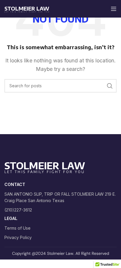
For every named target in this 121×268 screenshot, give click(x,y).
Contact (14, 184)
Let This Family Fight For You (27, 12)
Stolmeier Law (26, 8)
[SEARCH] (110, 86)
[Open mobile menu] (114, 9)
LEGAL (10, 218)
